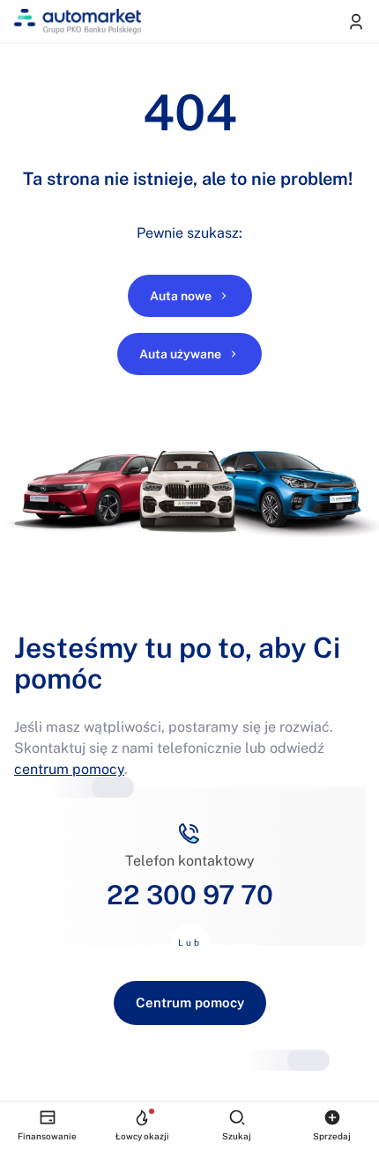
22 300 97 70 (190, 894)
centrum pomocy (69, 769)
